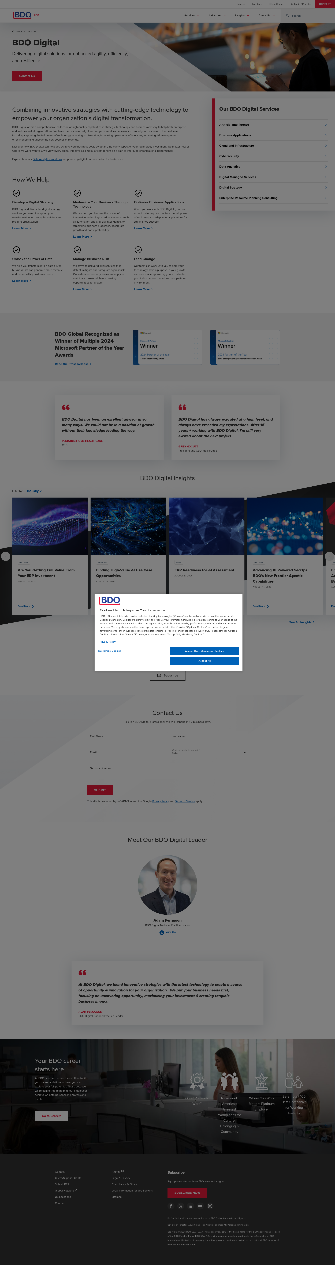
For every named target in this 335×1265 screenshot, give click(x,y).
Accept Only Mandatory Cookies (204, 651)
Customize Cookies (109, 651)
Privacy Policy (108, 642)
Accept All (205, 661)
